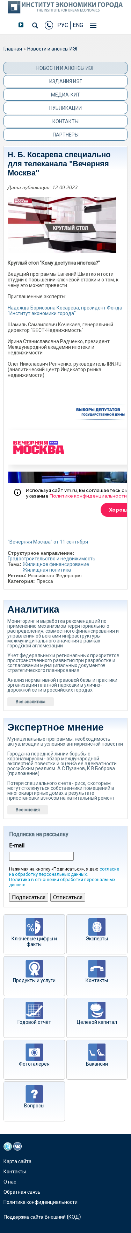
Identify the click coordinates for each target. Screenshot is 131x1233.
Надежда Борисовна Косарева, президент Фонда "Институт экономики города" (65, 310)
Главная (12, 49)
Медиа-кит (65, 95)
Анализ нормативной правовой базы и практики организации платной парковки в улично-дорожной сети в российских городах (62, 685)
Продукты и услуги (34, 980)
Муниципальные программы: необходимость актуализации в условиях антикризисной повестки (65, 741)
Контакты (65, 121)
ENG (78, 25)
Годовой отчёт (34, 1022)
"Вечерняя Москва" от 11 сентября (48, 542)
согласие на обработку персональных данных (64, 871)
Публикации (65, 108)
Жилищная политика (47, 570)
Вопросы (34, 1105)
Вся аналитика (30, 701)
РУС (62, 25)
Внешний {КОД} (63, 1217)
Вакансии (97, 1064)
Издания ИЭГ (65, 81)
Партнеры (66, 135)
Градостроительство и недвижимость (51, 558)
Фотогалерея (34, 1064)
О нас (9, 1182)
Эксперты (97, 938)
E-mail (16, 845)
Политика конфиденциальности (40, 1202)
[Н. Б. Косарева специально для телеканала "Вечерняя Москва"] (62, 219)
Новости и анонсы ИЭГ (53, 49)
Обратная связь (22, 1192)
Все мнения (28, 809)
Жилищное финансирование (56, 564)
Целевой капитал (97, 1022)
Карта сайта (17, 1161)
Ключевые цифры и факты (34, 941)
